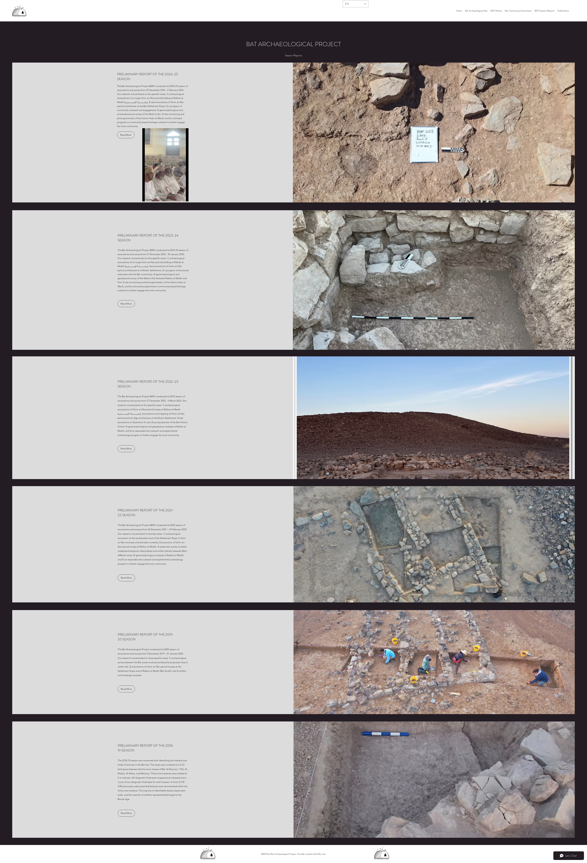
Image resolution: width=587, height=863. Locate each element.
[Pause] (146, 197)
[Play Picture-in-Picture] (179, 197)
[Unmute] (151, 197)
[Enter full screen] (184, 197)
